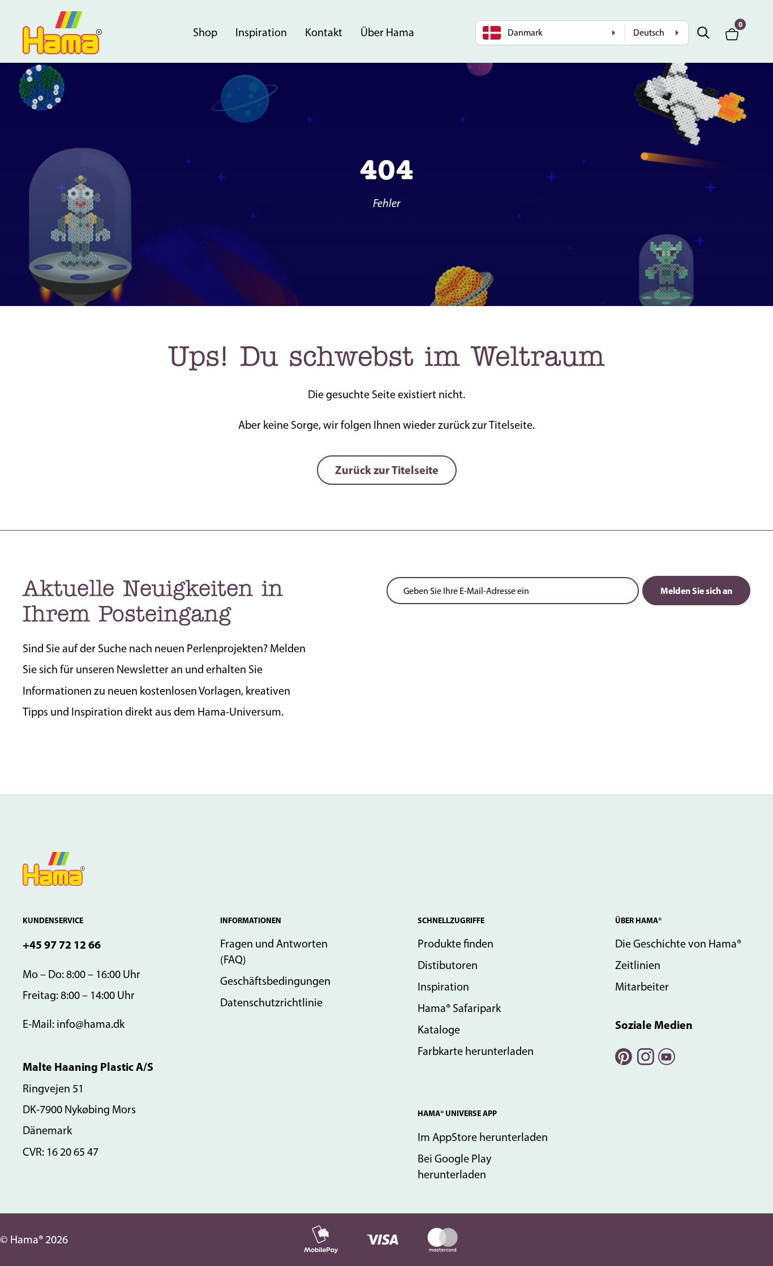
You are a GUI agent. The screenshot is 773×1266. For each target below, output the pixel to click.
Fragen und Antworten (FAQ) (274, 951)
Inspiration (261, 32)
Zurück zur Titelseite (387, 470)
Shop (205, 32)
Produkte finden (455, 943)
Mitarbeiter (642, 986)
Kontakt (323, 32)
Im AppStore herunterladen (483, 1137)
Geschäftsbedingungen (275, 981)
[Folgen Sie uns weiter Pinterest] (623, 1055)
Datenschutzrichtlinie (271, 1002)
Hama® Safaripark (459, 1008)
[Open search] (703, 33)
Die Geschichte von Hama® (678, 943)
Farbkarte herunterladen (476, 1051)
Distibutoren (448, 965)
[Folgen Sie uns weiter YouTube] (666, 1055)
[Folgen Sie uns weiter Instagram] (644, 1055)
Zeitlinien (637, 965)
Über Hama (387, 32)
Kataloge (439, 1029)
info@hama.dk (90, 1024)
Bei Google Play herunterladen (454, 1166)
